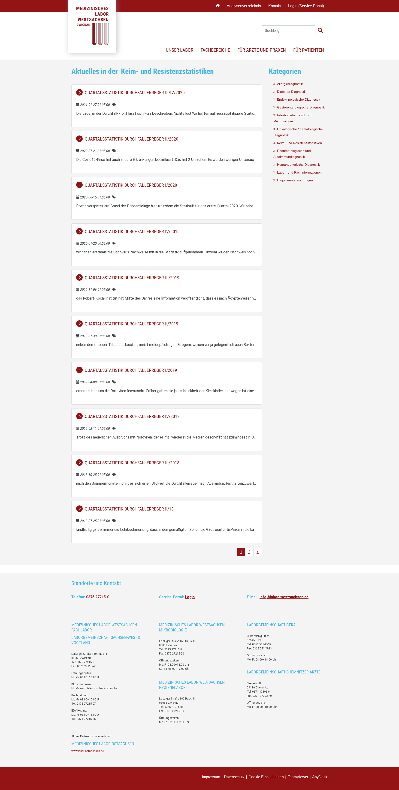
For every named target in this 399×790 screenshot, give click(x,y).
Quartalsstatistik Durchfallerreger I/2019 (131, 370)
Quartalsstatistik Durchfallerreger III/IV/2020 (135, 92)
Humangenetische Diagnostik (297, 164)
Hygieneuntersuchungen (294, 180)
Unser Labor (179, 50)
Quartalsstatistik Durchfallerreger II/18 (129, 509)
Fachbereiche (215, 50)
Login (190, 597)
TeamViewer (298, 777)
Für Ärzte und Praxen (261, 50)
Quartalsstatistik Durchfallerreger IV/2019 (132, 231)
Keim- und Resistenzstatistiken (298, 143)
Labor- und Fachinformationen (298, 172)
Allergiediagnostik (289, 84)
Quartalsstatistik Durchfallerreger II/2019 (131, 324)
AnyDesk (319, 777)
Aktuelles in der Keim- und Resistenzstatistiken (142, 71)
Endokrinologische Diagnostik (297, 99)
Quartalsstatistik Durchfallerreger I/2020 (131, 185)
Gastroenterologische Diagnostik (300, 107)
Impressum (211, 777)
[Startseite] (217, 6)
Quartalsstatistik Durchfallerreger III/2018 (132, 463)
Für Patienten (308, 50)
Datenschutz (234, 777)
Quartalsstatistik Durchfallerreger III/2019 (132, 277)
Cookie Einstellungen (266, 777)
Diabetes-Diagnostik (290, 91)
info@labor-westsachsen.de (284, 597)
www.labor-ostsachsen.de (87, 751)
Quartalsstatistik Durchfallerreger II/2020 (131, 139)
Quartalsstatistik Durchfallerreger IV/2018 (132, 416)
